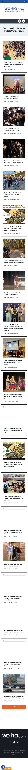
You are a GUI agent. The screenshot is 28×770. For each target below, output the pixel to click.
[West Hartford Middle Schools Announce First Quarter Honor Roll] (14, 407)
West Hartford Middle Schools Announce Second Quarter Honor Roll (13, 598)
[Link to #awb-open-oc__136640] (23, 21)
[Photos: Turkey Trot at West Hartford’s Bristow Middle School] (14, 172)
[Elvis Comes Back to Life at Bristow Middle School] (14, 272)
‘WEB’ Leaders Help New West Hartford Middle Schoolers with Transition (13, 64)
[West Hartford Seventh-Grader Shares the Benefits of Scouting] (14, 239)
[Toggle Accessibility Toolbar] (3, 767)
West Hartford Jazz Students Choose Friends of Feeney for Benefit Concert (13, 464)
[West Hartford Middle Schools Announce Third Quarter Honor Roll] (14, 509)
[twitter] (22, 1)
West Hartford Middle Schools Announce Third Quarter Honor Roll (13, 532)
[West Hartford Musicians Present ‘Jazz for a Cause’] (14, 107)
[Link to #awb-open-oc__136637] (19, 21)
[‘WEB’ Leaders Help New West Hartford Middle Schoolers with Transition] (14, 41)
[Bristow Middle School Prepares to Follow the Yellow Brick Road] (14, 140)
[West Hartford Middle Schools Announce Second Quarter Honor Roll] (14, 575)
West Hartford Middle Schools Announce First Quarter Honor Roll (13, 430)
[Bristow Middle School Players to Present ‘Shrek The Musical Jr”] (14, 373)
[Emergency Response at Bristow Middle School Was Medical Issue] (14, 675)
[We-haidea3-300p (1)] (14, 7)
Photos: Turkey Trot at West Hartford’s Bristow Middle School (12, 194)
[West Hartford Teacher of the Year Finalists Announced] (14, 543)
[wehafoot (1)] (14, 734)
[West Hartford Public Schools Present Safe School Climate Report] (14, 339)
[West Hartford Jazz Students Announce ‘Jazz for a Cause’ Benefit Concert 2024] (14, 206)
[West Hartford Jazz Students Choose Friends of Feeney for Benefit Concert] (14, 441)
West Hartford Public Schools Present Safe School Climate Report (13, 362)
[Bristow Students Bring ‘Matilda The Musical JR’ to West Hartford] (14, 609)
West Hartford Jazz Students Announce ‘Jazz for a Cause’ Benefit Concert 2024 (12, 228)
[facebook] (19, 1)
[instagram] (24, 1)
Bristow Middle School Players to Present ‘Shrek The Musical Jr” (13, 396)
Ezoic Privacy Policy (9, 752)
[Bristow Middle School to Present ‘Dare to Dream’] (14, 75)
